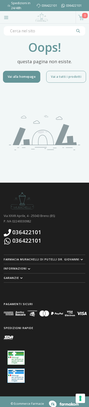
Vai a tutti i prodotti (66, 77)
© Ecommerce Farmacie (27, 404)
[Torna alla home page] (41, 17)
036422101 (49, 5)
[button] (44, 259)
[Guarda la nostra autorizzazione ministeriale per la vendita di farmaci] (16, 357)
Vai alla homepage (22, 77)
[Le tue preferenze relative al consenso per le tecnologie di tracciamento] (80, 398)
